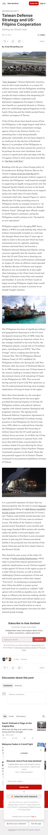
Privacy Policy (13, 804)
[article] (24, 731)
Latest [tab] (11, 716)
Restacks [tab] (18, 685)
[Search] (43, 716)
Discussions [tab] (20, 716)
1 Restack (23, 659)
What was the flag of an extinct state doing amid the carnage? (17, 730)
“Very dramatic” (9, 82)
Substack (12, 830)
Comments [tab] (7, 685)
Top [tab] (4, 716)
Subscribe (34, 3)
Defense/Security (10, 11)
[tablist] (12, 685)
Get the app (36, 823)
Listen (42, 35)
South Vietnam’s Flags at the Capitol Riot (17, 724)
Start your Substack (17, 823)
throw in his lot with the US (24, 173)
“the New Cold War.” (14, 161)
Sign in (43, 3)
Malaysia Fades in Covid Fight (17, 744)
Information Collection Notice (30, 807)
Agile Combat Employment (24, 558)
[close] (41, 750)
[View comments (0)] (13, 41)
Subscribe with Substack (25, 796)
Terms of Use (31, 804)
